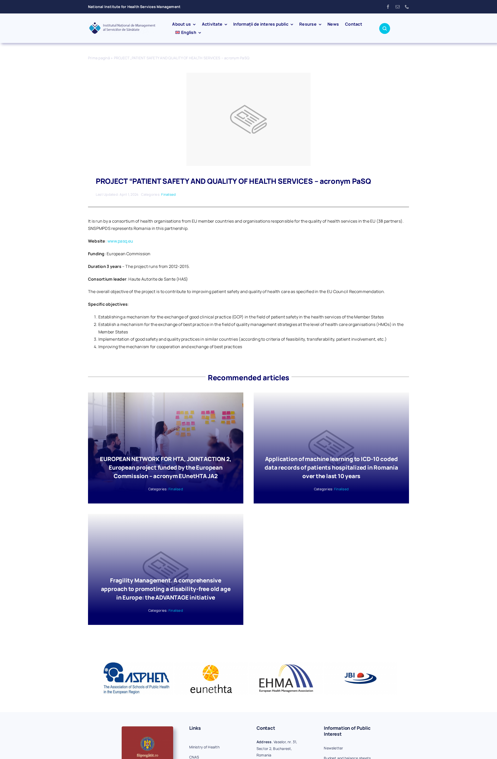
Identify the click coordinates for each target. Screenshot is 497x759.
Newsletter (333, 748)
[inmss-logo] (122, 24)
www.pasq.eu (120, 241)
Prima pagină (99, 57)
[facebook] (388, 7)
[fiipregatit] (147, 728)
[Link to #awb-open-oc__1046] (384, 28)
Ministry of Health (204, 747)
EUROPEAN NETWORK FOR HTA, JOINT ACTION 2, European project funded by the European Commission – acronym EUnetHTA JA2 (165, 467)
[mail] (398, 7)
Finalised (168, 194)
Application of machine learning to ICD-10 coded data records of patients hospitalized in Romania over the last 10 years (331, 467)
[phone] (407, 7)
